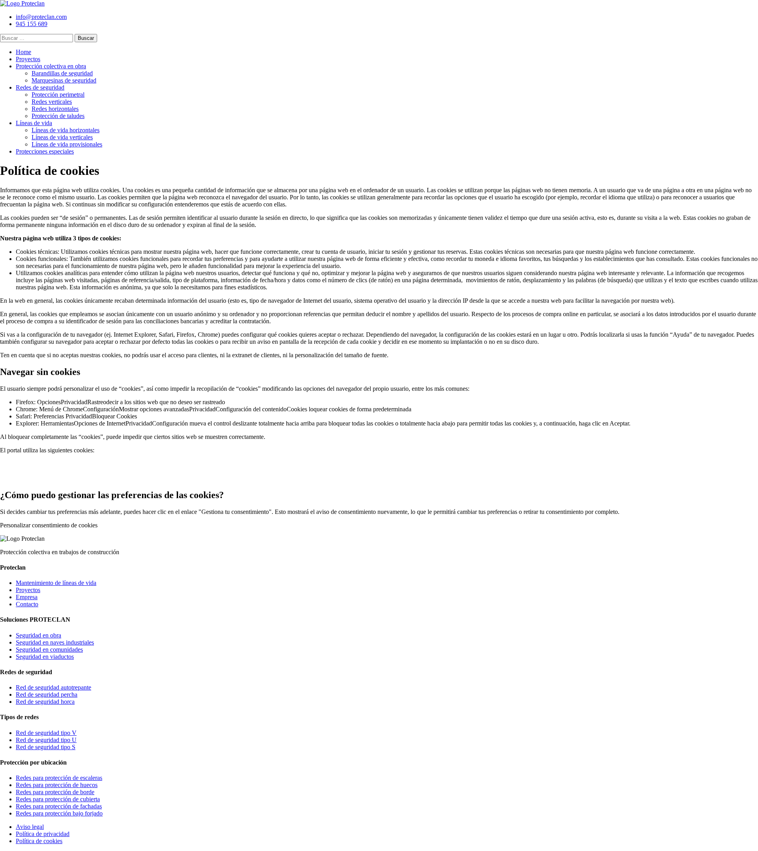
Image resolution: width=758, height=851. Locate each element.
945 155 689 (31, 24)
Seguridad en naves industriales (55, 642)
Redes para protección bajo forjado (59, 813)
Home (23, 52)
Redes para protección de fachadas (59, 806)
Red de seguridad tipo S (45, 747)
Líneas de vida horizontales (65, 130)
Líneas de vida (34, 123)
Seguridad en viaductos (45, 656)
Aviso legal (30, 826)
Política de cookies (39, 841)
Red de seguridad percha (46, 694)
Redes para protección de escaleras (59, 777)
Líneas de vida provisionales (67, 144)
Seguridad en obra (38, 635)
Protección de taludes (58, 115)
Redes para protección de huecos (57, 785)
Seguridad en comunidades (49, 649)
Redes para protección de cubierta (58, 799)
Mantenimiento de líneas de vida (56, 582)
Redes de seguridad (40, 87)
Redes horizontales (55, 108)
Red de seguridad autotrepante (53, 687)
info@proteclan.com (41, 16)
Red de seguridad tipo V (46, 732)
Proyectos (28, 59)
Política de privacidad (42, 833)
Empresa (27, 597)
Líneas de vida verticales (62, 137)
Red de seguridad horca (45, 701)
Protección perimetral (58, 94)
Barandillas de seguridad (62, 73)
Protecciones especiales (45, 151)
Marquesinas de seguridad (64, 80)
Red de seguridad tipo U (46, 740)
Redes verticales (52, 101)
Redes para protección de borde (55, 792)
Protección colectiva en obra (51, 66)
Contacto (27, 604)
